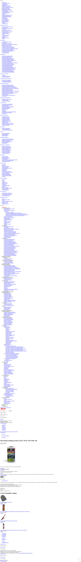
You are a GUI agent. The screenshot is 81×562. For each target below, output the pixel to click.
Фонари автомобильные (6, 133)
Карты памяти (4, 113)
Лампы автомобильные (6, 12)
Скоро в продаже (5, 23)
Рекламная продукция (3, 197)
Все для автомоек (5, 20)
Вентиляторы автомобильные (9, 282)
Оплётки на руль (5, 168)
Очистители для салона (10, 212)
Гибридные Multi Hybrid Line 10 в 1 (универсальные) (12, 271)
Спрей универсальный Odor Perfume (8, 71)
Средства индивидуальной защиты (7, 160)
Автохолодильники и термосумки (7, 11)
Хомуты (7, 361)
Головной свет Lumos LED (6, 121)
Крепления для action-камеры (7, 112)
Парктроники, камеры (5, 108)
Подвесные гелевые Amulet (6, 57)
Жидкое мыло (4, 42)
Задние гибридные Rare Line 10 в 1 (7, 93)
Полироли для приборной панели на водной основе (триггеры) (16, 213)
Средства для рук (7, 222)
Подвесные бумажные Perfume (7, 66)
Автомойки (8, 392)
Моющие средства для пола (6, 45)
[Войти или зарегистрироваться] (0, 423)
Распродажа (4, 2)
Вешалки (3, 165)
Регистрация (5, 423)
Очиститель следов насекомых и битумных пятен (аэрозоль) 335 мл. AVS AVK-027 (13, 530)
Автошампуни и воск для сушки (7, 26)
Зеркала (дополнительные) (6, 174)
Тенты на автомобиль (5, 173)
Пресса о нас (4, 539)
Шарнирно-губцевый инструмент (11, 340)
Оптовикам (4, 427)
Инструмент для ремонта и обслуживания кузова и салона (15, 347)
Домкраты (4, 75)
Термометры (6, 288)
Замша (3, 181)
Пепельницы (4, 170)
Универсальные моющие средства (7, 49)
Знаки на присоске (5, 167)
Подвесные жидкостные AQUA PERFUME (9, 67)
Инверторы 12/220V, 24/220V (7, 99)
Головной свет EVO (5, 120)
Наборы (3, 38)
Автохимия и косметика (6, 3)
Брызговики (4, 164)
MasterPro (3, 36)
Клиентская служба (9, 431)
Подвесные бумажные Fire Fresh (9, 239)
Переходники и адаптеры (10, 337)
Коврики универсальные (6, 140)
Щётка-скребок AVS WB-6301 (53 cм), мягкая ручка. (8, 520)
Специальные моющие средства (7, 51)
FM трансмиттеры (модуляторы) (7, 104)
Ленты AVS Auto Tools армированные (12, 354)
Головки (7, 329)
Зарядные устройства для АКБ (7, 310)
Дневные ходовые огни (6, 129)
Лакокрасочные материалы (6, 32)
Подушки (3, 176)
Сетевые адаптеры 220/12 (8, 279)
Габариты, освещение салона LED (7, 124)
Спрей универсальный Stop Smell (7, 63)
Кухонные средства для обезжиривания (8, 50)
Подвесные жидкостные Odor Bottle (8, 59)
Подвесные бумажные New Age (7, 56)
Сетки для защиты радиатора (7, 175)
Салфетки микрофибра (6, 185)
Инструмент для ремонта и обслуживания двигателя (14, 346)
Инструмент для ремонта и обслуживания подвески (14, 348)
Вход (2, 423)
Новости (3, 425)
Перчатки (7, 359)
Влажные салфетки (7, 385)
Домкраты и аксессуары (6, 6)
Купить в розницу (15, 431)
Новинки (3, 22)
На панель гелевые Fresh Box (8, 245)
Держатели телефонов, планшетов (7, 7)
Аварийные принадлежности (7, 16)
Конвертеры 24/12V (5, 100)
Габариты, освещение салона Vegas (8, 123)
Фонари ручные (4, 135)
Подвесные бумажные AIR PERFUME (10, 255)
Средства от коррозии (5, 35)
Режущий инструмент (9, 338)
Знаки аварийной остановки (8, 319)
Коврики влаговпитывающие (7, 141)
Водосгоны (4, 179)
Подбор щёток (6, 276)
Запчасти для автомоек (9, 390)
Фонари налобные (7, 307)
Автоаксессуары (5, 18)
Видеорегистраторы (5, 105)
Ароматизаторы (2, 54)
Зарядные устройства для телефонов (8, 106)
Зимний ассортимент (5, 37)
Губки (3, 180)
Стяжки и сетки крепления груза (7, 172)
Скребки (3, 186)
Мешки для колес (7, 379)
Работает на (2, 560)
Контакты (3, 429)
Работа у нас (4, 536)
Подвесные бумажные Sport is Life (7, 65)
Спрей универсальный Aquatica (7, 70)
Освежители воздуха (7, 236)
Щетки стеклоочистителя (6, 9)
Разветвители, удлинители (6, 5)
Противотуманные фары (6, 128)
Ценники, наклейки (5, 203)
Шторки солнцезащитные (8, 372)
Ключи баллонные (9, 332)
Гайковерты (8, 330)
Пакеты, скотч (6, 402)
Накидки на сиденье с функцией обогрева (9, 111)
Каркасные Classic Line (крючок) (7, 89)
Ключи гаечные (8, 333)
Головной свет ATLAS (5, 117)
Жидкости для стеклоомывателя (9, 217)
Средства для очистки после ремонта (8, 47)
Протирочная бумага (5, 189)
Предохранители (5, 109)
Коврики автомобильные (4, 137)
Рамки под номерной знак (6, 171)
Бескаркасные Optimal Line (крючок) (10, 266)
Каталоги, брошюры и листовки (7, 201)
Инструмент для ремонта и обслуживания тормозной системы (16, 349)
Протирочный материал (10, 395)
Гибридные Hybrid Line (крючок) (7, 90)
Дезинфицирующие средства (7, 41)
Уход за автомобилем (5, 19)
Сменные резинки (5, 94)
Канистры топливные (7, 320)
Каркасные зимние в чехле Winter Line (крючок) (10, 92)
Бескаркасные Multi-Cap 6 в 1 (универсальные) (9, 87)
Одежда (3, 200)
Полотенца (6, 380)
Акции (3, 426)
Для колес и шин (5, 27)
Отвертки (7, 336)
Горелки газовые (5, 156)
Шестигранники (8, 341)
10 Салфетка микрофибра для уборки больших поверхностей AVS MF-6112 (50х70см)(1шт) (15, 511)
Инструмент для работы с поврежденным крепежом (14, 350)
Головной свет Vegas (5, 116)
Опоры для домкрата (7, 259)
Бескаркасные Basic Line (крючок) (9, 265)
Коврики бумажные (5, 142)
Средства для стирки (5, 52)
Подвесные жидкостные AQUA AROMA (8, 69)
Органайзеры (4, 169)
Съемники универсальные (10, 352)
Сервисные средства (5, 33)
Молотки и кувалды (9, 335)
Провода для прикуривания (6, 150)
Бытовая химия (2, 40)
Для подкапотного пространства (7, 28)
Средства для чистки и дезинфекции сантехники (10, 48)
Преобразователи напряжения (5, 97)
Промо (3, 198)
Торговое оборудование (6, 199)
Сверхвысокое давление (10, 391)
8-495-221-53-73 (2, 547)
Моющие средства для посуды (9, 230)
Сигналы (5, 287)
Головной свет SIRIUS (5, 118)
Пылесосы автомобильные (6, 107)
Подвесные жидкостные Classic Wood (8, 64)
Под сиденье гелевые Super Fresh (9, 250)
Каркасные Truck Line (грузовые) (7, 91)
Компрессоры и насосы (6, 8)
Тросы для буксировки (5, 151)
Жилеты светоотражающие (6, 147)
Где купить (4, 428)
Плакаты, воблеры (5, 202)
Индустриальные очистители (7, 43)
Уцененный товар (5, 21)
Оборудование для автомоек (8, 388)
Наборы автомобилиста (6, 153)
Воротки (7, 328)
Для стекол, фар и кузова (6, 30)
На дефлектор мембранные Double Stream (9, 60)
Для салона (4, 29)
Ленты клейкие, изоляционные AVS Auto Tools (9, 159)
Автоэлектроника (5, 10)
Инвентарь (7, 396)
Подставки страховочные (6, 76)
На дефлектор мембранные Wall (9, 244)
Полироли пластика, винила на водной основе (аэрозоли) (15, 215)
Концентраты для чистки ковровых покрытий (9, 44)
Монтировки (8, 343)
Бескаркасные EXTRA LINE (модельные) (9, 86)
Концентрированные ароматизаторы (8, 68)
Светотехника (4, 13)
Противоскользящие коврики (7, 81)
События (3, 541)
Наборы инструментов (7, 344)
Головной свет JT (5, 122)
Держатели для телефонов (6, 80)
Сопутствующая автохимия (6, 194)
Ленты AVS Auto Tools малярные (11, 355)
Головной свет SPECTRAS (8, 296)
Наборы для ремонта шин (6, 149)
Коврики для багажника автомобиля (8, 139)
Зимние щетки (4, 182)
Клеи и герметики (5, 31)
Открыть (1, 503)
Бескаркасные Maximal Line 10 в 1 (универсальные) (10, 88)
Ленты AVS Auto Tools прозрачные (11, 357)
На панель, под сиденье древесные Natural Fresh (10, 62)
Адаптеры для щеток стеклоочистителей (8, 95)
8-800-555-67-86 (2, 544)
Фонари (3, 14)
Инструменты (4, 17)
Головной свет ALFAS (5, 119)
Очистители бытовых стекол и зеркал (8, 46)
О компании (4, 533)
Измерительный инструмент (10, 331)
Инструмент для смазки (10, 351)
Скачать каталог (3, 432)
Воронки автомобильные (6, 146)
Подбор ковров (4, 143)
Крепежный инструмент (6, 161)
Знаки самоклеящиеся (5, 166)
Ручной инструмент (5, 157)
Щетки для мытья (5, 187)
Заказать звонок (2, 431)
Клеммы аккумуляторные (6, 152)
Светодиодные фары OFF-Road (9, 305)
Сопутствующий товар (6, 195)
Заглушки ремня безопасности (9, 366)
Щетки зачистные (9, 342)
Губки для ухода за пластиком (7, 188)
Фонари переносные (7, 308)
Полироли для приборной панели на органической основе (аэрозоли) (17, 214)
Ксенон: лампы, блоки (5, 125)
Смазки (3, 34)
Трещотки (7, 339)
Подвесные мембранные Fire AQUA (8, 58)
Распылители (4, 184)
